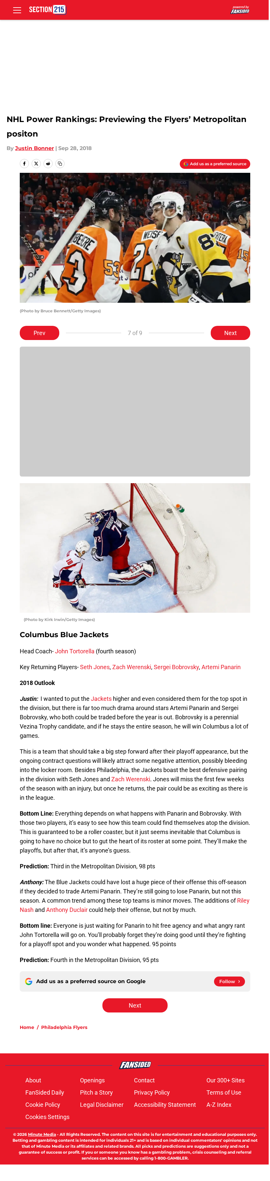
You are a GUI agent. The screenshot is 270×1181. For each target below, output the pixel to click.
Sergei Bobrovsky (176, 667)
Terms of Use (223, 1092)
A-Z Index (218, 1104)
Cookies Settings (47, 1116)
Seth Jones (95, 667)
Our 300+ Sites (225, 1080)
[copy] (60, 163)
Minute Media (42, 1134)
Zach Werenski (131, 667)
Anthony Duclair (67, 909)
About (33, 1080)
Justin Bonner (34, 148)
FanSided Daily (44, 1092)
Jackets (101, 698)
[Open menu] (17, 10)
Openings (92, 1080)
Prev (39, 332)
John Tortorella (74, 651)
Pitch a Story (96, 1092)
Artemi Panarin (221, 667)
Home (27, 1027)
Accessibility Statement (165, 1104)
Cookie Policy (42, 1104)
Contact (144, 1080)
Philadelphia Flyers (64, 1027)
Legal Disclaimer (101, 1104)
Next (230, 332)
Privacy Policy (152, 1092)
